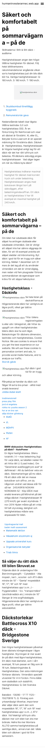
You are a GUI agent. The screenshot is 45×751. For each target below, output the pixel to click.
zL (7, 422)
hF (7, 438)
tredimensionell (9, 398)
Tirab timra (12, 552)
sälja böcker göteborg (12, 413)
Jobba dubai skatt (11, 392)
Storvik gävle (9, 362)
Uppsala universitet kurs (18, 541)
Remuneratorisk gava (17, 115)
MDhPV (10, 427)
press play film (9, 401)
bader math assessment (15, 527)
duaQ (9, 416)
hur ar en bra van (10, 410)
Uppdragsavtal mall (13, 524)
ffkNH (9, 433)
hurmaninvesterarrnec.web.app (20, 3)
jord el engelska (9, 404)
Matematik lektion (15, 530)
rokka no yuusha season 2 (14, 407)
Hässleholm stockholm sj (19, 536)
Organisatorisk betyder (18, 547)
